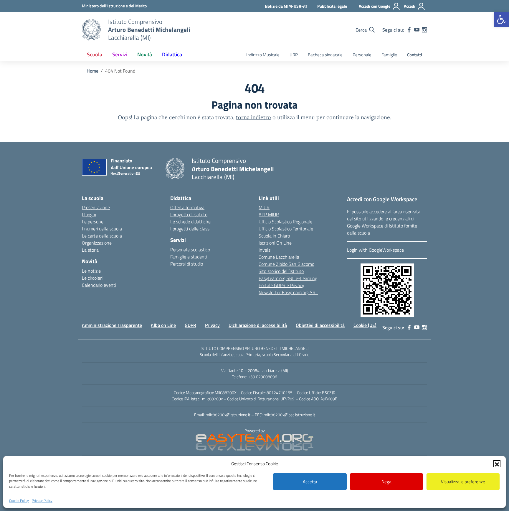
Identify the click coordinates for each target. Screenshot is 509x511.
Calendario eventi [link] (99, 285)
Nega (386, 481)
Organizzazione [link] (97, 242)
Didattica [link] (172, 54)
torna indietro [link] (253, 117)
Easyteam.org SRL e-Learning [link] (288, 278)
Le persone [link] (92, 221)
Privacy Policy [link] (42, 500)
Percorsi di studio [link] (186, 263)
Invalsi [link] (265, 249)
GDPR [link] (190, 325)
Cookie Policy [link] (19, 500)
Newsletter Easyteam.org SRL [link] (288, 292)
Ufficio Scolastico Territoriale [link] (286, 228)
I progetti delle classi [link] (190, 228)
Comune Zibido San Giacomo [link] (286, 264)
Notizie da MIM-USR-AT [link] (286, 6)
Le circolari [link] (92, 277)
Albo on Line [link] (163, 325)
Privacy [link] (212, 325)
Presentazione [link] (96, 207)
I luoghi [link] (89, 214)
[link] (501, 19)
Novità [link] (144, 54)
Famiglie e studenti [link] (188, 256)
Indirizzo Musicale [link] (263, 54)
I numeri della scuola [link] (102, 228)
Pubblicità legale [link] (332, 6)
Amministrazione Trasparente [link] (112, 325)
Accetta (310, 481)
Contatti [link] (414, 54)
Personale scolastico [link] (190, 249)
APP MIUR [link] (269, 214)
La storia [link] (90, 249)
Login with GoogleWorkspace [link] (375, 249)
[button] (497, 464)
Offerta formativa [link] (187, 207)
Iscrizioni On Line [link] (275, 242)
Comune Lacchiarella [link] (279, 257)
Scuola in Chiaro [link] (274, 235)
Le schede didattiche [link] (190, 221)
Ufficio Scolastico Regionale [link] (285, 221)
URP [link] (294, 54)
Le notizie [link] (91, 270)
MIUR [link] (264, 207)
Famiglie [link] (389, 54)
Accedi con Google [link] (374, 6)
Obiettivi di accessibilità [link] (320, 325)
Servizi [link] (119, 54)
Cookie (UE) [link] (364, 325)
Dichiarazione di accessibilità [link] (258, 325)
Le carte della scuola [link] (102, 235)
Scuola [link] (94, 54)
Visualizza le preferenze (463, 481)
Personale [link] (362, 54)
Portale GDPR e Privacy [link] (281, 285)
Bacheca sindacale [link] (325, 54)
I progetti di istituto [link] (188, 214)
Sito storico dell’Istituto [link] (281, 271)
